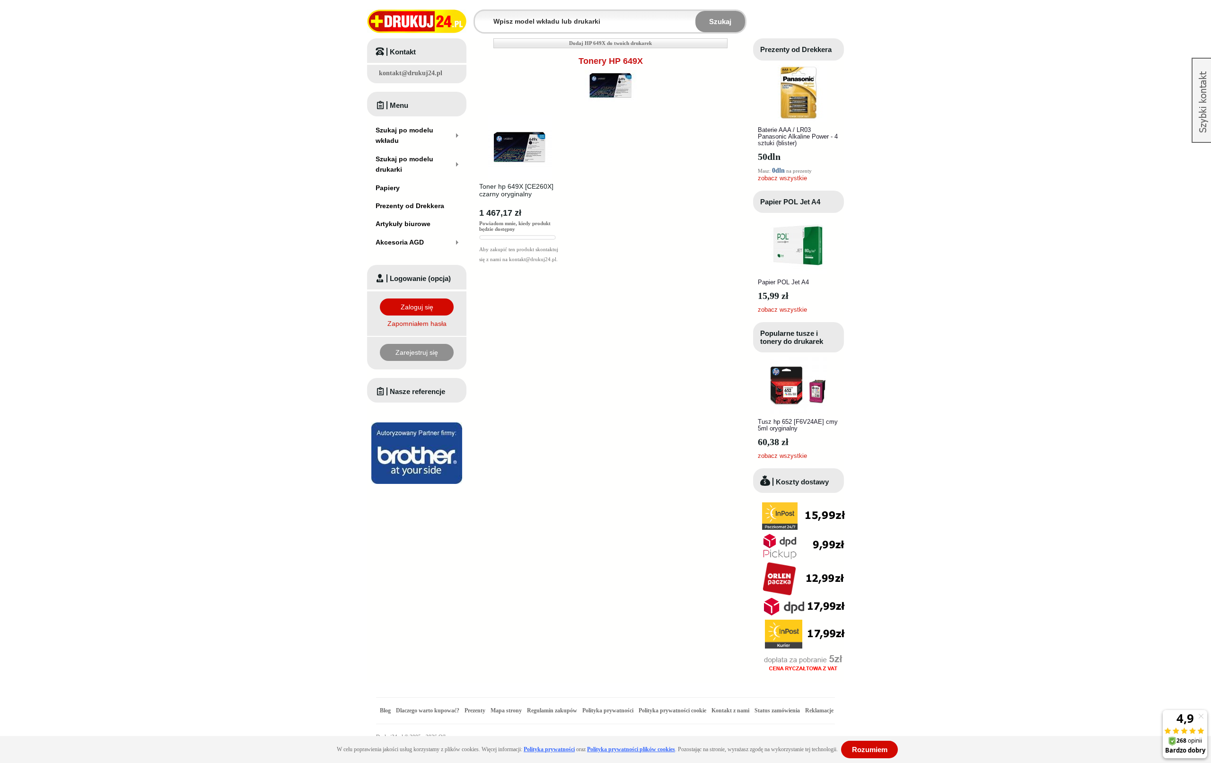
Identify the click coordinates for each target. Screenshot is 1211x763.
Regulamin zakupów (552, 710)
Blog (385, 710)
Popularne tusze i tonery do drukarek (791, 337)
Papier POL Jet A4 (790, 202)
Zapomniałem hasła (417, 323)
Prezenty (475, 710)
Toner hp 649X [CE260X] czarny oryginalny (516, 190)
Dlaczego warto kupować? (427, 710)
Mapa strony (506, 710)
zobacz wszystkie (782, 178)
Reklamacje (819, 710)
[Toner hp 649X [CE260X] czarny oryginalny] (520, 118)
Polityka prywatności (607, 710)
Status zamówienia (778, 710)
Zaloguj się (417, 307)
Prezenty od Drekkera (796, 49)
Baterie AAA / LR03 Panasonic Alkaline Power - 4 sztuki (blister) (798, 136)
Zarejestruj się (416, 352)
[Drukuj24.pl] (416, 21)
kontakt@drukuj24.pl (410, 73)
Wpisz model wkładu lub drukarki (480, 16)
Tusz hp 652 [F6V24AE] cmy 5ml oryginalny (798, 425)
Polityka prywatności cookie (672, 710)
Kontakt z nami (730, 710)
